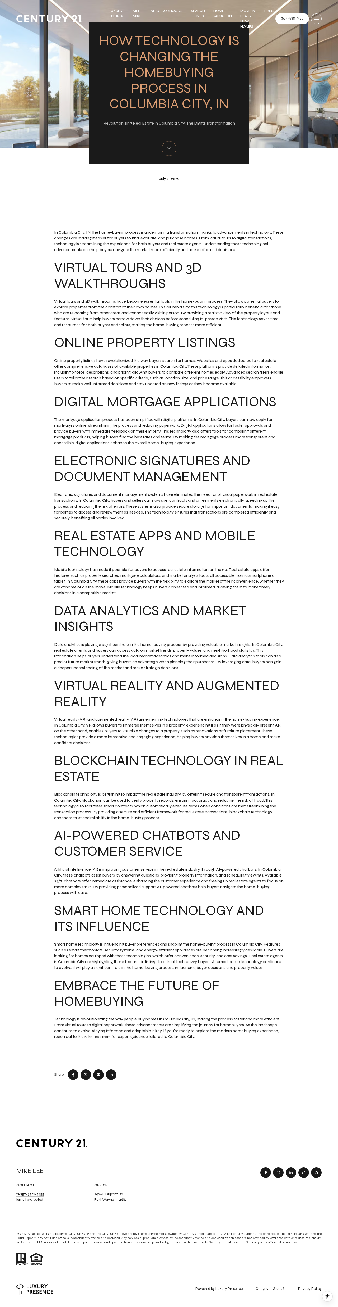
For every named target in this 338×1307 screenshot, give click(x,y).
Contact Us (292, 18)
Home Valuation (222, 13)
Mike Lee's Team (97, 1036)
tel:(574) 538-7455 (30, 1194)
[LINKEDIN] (291, 1172)
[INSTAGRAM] (278, 1172)
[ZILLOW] (316, 1172)
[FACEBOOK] (265, 1172)
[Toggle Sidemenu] (316, 18)
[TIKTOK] (303, 1172)
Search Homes (198, 13)
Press (269, 10)
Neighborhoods (166, 10)
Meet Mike (137, 13)
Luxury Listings (116, 13)
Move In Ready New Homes (247, 18)
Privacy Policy (310, 1288)
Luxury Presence (229, 1288)
